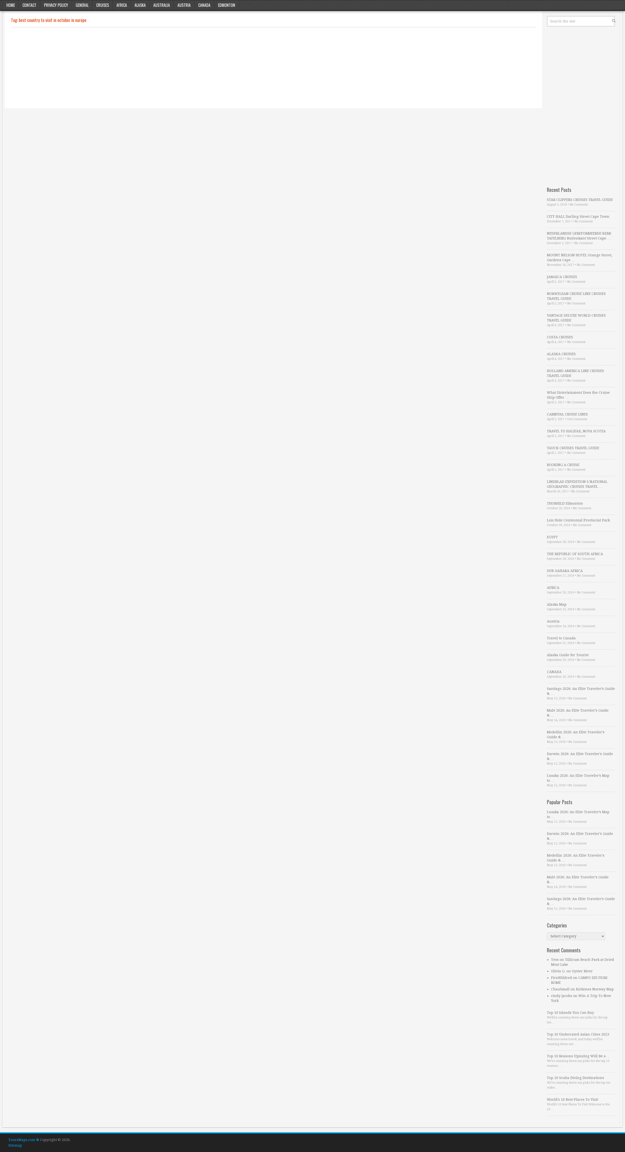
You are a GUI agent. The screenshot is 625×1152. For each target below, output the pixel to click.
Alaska (140, 5)
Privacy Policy (56, 5)
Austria (184, 5)
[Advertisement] (157, 68)
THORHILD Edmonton (565, 503)
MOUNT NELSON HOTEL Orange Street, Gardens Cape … (579, 257)
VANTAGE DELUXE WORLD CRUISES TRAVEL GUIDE (576, 317)
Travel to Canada (561, 638)
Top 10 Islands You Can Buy (570, 1013)
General (82, 5)
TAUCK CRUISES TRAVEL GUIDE (573, 448)
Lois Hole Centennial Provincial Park (578, 520)
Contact (29, 5)
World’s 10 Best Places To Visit (572, 1099)
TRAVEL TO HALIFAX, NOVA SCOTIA (576, 431)
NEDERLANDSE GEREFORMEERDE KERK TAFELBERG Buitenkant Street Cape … (579, 235)
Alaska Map (556, 604)
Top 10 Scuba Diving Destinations (575, 1078)
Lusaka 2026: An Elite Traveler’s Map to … (578, 778)
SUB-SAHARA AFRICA (565, 571)
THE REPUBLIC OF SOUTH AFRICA (575, 554)
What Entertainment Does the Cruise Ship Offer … (578, 395)
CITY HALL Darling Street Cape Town (578, 216)
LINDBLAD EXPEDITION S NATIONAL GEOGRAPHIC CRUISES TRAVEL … (577, 484)
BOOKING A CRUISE (563, 465)
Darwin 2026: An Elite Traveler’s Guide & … (580, 756)
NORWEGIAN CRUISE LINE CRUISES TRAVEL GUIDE (576, 296)
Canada (204, 5)
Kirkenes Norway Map (595, 989)
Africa (121, 5)
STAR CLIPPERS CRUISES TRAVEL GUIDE (580, 200)
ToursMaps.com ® (23, 1140)
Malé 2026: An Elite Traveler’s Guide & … (578, 712)
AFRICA (553, 588)
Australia (161, 5)
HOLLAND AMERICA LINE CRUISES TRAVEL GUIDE (575, 373)
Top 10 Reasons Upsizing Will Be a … (578, 1056)
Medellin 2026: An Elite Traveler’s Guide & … (575, 734)
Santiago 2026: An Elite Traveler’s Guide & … (581, 691)
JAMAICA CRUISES (562, 277)
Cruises (102, 5)
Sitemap (15, 1145)
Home (10, 5)
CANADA (554, 672)
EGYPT (552, 537)
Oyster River (582, 971)
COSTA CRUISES (560, 337)
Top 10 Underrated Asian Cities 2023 (578, 1034)
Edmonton (226, 5)
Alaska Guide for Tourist (568, 655)
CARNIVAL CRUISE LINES (567, 414)
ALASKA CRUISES (561, 354)
